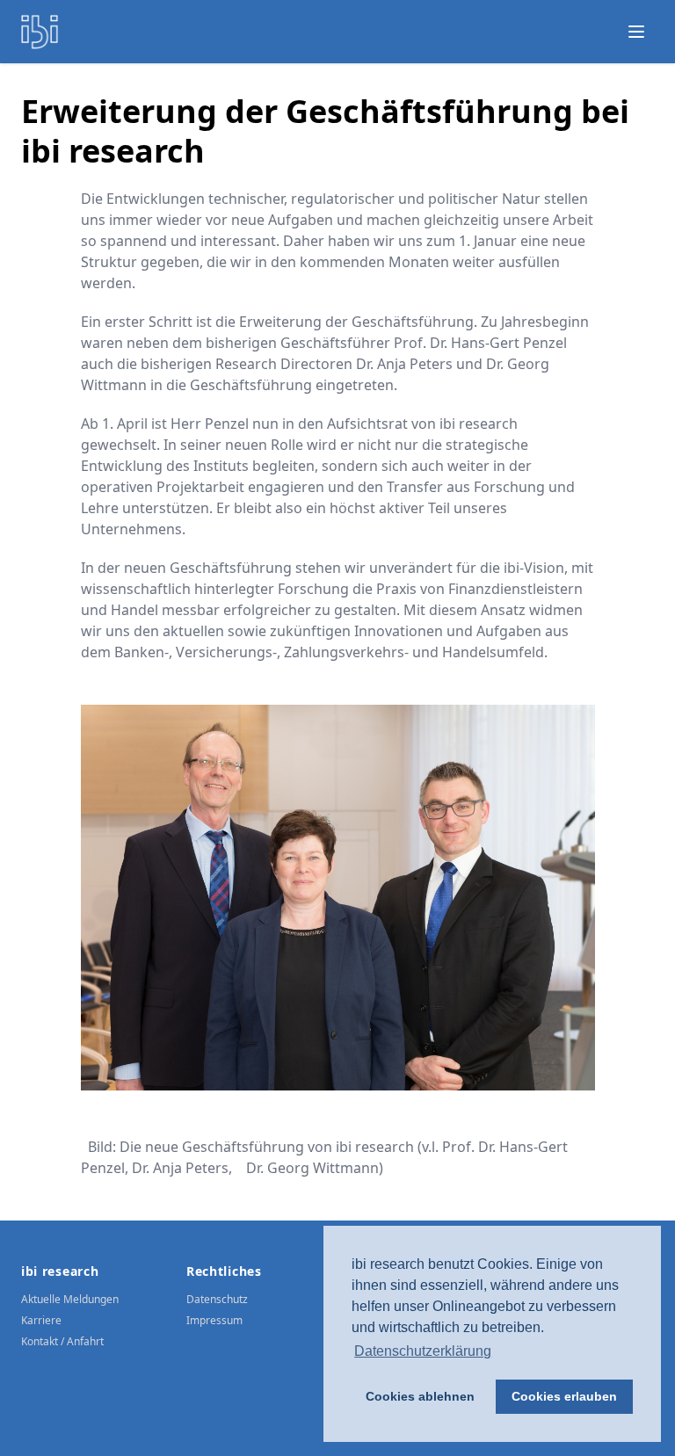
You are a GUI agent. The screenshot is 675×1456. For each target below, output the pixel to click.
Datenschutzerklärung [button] (422, 1351)
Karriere (41, 1320)
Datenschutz (217, 1299)
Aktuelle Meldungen (70, 1299)
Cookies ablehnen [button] (420, 1396)
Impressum (214, 1320)
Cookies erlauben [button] (564, 1396)
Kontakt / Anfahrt (62, 1341)
